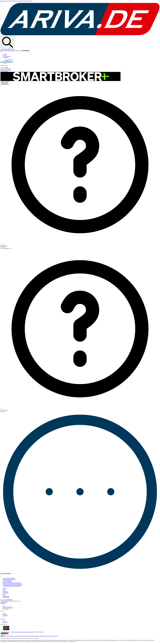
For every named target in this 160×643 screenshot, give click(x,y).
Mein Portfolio (19, 50)
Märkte (2, 50)
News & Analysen (7, 50)
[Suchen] (1, 52)
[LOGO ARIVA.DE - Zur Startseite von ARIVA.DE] (80, 34)
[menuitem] (81, 605)
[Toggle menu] (1, 2)
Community (13, 50)
